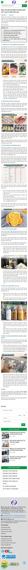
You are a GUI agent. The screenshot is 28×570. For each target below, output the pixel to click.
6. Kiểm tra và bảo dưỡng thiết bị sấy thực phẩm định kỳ (14, 39)
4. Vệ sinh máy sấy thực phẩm (10, 35)
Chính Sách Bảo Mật (6, 545)
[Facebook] (3, 551)
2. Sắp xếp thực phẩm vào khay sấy (11, 32)
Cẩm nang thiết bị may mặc (10, 471)
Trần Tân (11, 15)
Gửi (23, 424)
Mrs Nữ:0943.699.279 (19, 515)
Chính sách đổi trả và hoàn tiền (8, 543)
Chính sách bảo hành (6, 529)
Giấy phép (3, 533)
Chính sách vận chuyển (6, 531)
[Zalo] (10, 551)
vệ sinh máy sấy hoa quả (12, 231)
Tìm (25, 5)
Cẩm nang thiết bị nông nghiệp (11, 478)
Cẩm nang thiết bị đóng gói (10, 481)
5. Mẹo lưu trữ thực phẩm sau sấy (11, 37)
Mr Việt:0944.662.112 (6, 517)
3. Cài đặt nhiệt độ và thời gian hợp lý (12, 33)
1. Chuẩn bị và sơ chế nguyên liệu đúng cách (14, 30)
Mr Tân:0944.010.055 (7, 515)
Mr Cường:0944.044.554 (19, 517)
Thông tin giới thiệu (5, 527)
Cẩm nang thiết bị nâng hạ (10, 473)
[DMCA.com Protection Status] (13, 564)
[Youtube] (6, 551)
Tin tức (5, 483)
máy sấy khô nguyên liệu (16, 18)
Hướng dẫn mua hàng (6, 538)
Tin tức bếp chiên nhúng (9, 486)
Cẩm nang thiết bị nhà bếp (10, 476)
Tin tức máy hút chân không (10, 488)
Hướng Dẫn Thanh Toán (6, 540)
